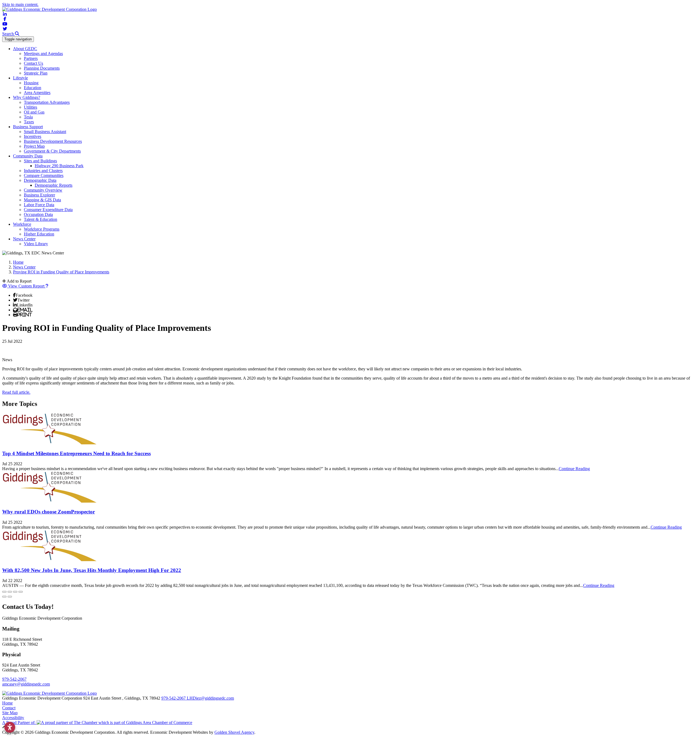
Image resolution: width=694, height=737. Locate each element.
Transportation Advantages (47, 102)
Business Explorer (39, 195)
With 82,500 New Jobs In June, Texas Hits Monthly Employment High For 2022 (91, 570)
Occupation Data (38, 214)
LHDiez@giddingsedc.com (210, 698)
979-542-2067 (14, 679)
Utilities (30, 107)
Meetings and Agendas (43, 53)
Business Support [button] (28, 126)
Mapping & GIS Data (42, 200)
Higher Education (39, 234)
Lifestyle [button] (20, 78)
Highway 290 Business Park (59, 165)
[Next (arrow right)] (10, 596)
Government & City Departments (52, 151)
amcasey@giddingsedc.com (26, 684)
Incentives (32, 136)
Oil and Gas (34, 112)
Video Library (36, 243)
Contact (8, 708)
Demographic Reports (53, 185)
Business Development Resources (53, 141)
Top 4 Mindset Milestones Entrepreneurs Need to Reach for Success (76, 453)
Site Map (10, 712)
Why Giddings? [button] (26, 97)
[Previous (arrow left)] (4, 596)
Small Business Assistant (45, 131)
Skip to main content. (20, 4)
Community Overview (43, 190)
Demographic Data (40, 180)
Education (32, 87)
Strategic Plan (35, 73)
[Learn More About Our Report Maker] (47, 286)
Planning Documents (42, 68)
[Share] (10, 592)
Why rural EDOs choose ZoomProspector (48, 512)
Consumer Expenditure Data (48, 209)
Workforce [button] (22, 224)
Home (7, 703)
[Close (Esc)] (4, 592)
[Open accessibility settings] (9, 727)
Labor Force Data (39, 204)
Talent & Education (40, 219)
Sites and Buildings (40, 161)
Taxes (29, 121)
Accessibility (13, 717)
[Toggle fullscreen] (15, 592)
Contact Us (33, 63)
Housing (31, 82)
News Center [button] (24, 239)
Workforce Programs (41, 229)
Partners (31, 58)
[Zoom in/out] (20, 592)
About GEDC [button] (25, 48)
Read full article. (16, 392)
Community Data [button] (28, 156)
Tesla (28, 117)
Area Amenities (37, 92)
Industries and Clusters (43, 170)
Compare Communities (43, 175)
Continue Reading (574, 468)
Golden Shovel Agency (234, 732)
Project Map (34, 146)
